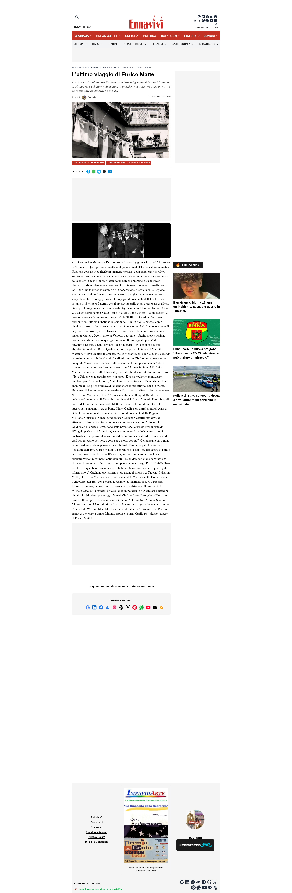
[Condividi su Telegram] (99, 171)
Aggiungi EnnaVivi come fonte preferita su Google (121, 586)
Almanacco (207, 44)
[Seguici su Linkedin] (203, 17)
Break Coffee (107, 35)
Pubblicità (96, 817)
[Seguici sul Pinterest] (203, 20)
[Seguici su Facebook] (207, 17)
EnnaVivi (91, 97)
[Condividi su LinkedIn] (110, 171)
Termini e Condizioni (96, 841)
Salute (97, 44)
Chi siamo (96, 827)
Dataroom (169, 35)
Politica (149, 35)
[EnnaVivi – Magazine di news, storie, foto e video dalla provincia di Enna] (146, 22)
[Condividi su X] (104, 171)
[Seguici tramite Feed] (216, 24)
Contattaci (97, 822)
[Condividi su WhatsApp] (93, 171)
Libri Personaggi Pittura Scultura (100, 67)
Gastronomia (181, 44)
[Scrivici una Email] (215, 20)
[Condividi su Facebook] (88, 171)
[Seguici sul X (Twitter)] (199, 20)
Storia (79, 44)
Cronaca (82, 35)
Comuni (209, 35)
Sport (113, 44)
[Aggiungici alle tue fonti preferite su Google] (199, 17)
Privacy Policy (96, 837)
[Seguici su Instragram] (215, 17)
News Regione (133, 44)
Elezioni (157, 44)
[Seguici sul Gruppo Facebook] (211, 17)
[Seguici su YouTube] (211, 20)
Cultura (131, 35)
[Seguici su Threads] (195, 20)
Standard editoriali (96, 832)
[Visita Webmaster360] (195, 845)
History (190, 35)
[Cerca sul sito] (77, 17)
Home (78, 67)
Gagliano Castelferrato (88, 162)
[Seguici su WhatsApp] (207, 20)
